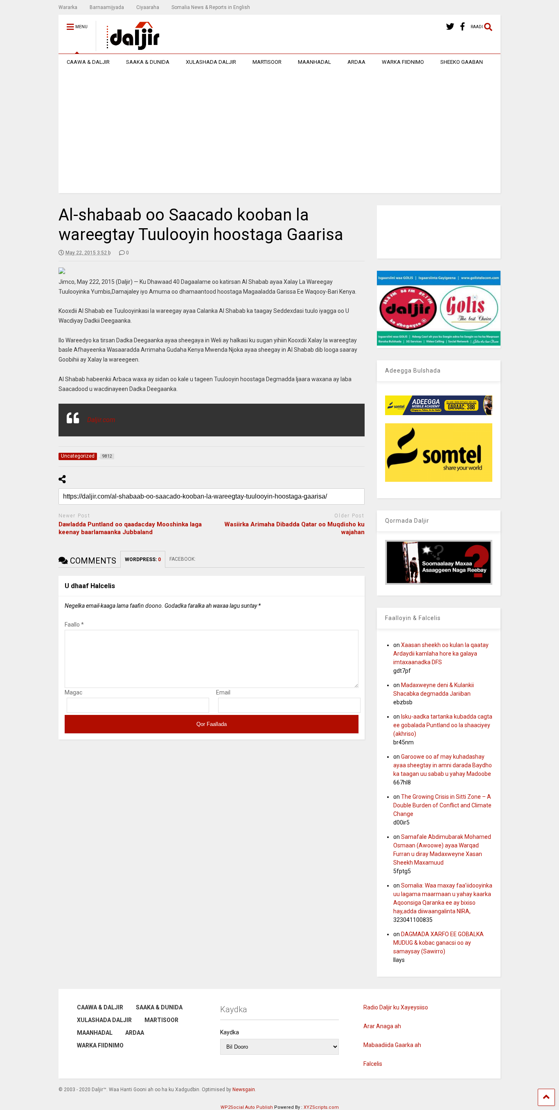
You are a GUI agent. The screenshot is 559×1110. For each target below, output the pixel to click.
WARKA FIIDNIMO (403, 62)
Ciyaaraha (147, 7)
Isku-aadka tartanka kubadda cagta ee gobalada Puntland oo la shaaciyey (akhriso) (442, 725)
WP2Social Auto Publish (247, 1107)
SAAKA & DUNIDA (147, 62)
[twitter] (450, 27)
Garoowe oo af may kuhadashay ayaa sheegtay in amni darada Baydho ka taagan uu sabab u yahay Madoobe (442, 765)
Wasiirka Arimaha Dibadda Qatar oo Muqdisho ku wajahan (294, 528)
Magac (73, 692)
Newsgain (243, 1089)
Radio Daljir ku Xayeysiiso (395, 1007)
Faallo (74, 624)
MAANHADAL (314, 62)
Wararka (68, 7)
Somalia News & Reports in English (210, 7)
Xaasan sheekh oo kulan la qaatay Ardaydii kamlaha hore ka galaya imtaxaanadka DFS (441, 653)
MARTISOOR (267, 62)
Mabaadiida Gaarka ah (392, 1045)
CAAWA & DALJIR (88, 62)
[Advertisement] (279, 131)
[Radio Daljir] (128, 47)
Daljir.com (101, 420)
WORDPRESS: (143, 559)
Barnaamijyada (107, 7)
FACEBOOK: (183, 559)
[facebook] (462, 27)
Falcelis (372, 1064)
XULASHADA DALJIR (211, 62)
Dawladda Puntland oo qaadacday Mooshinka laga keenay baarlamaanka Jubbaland (130, 528)
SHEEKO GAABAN (461, 62)
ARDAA (356, 62)
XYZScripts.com (321, 1107)
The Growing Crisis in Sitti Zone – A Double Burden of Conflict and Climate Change (442, 805)
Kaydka (229, 1032)
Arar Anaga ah (382, 1026)
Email (223, 692)
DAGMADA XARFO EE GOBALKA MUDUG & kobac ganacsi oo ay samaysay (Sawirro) (438, 943)
